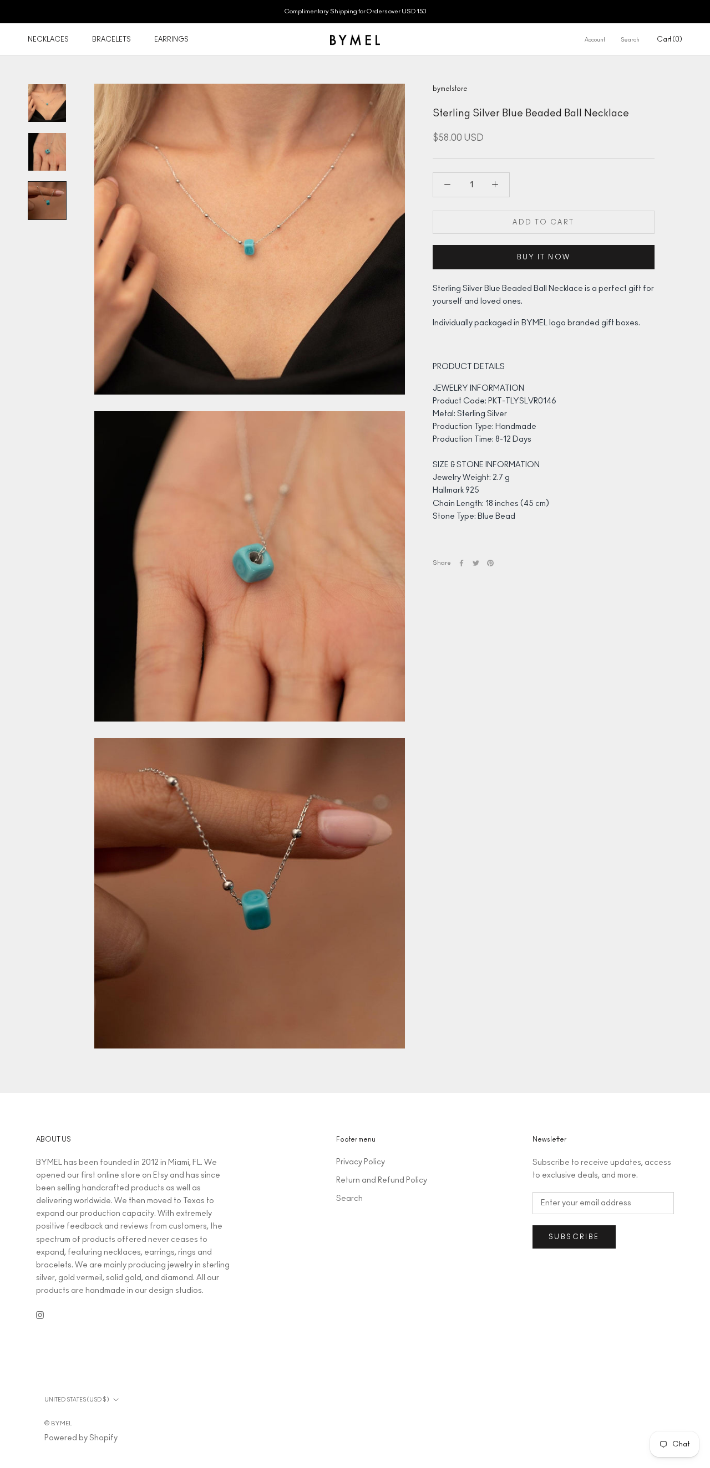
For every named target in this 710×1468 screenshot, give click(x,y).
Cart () (669, 39)
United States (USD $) (76, 1400)
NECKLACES (48, 39)
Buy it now (544, 257)
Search (630, 40)
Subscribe (574, 1237)
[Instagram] (40, 1314)
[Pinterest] (490, 563)
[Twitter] (476, 563)
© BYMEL (58, 1423)
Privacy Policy (360, 1162)
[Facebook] (461, 563)
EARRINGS (171, 39)
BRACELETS (111, 39)
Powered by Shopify (81, 1438)
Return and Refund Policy (381, 1180)
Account (595, 40)
